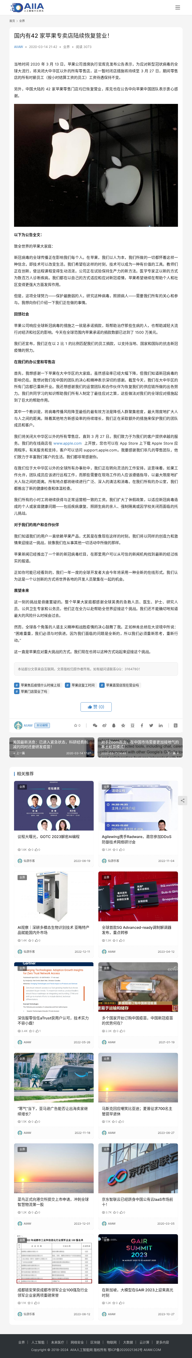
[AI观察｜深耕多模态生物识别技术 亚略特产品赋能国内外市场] (54, 896)
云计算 (144, 1342)
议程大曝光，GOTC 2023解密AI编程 (49, 836)
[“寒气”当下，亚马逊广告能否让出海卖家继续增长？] (54, 1078)
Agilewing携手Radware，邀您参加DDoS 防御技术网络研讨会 (136, 839)
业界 (66, 47)
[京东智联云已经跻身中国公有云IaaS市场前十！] (138, 1168)
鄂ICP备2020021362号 (125, 1350)
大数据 (128, 1342)
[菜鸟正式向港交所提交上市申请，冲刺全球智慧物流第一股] (54, 1168)
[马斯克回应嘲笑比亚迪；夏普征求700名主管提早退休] (138, 1078)
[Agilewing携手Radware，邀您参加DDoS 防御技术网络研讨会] (138, 806)
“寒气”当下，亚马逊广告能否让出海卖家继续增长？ (53, 1111)
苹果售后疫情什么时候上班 (40, 685)
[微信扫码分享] (95, 725)
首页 (12, 21)
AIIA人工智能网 (81, 1350)
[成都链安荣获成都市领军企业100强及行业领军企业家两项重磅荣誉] (54, 1259)
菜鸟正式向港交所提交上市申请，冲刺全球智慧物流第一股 (53, 1202)
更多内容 (162, 1342)
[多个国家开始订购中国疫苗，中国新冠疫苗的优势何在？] (138, 987)
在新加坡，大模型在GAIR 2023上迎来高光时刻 (137, 1292)
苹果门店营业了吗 (34, 691)
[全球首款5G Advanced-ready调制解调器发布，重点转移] (138, 896)
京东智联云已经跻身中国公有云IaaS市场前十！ (137, 1202)
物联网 (112, 1342)
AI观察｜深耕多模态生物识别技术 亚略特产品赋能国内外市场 (53, 930)
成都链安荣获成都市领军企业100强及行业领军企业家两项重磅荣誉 (53, 1292)
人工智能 (37, 1342)
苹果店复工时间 (83, 685)
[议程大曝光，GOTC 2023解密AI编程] (54, 806)
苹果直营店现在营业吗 (122, 685)
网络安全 (77, 1342)
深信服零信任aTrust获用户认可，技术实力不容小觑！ (53, 1020)
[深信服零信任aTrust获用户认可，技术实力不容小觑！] (54, 987)
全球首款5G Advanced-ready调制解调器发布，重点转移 (136, 930)
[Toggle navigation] (178, 7)
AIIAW (18, 47)
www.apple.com (67, 443)
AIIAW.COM (152, 1350)
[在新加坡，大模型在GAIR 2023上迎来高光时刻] (138, 1259)
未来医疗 (57, 1342)
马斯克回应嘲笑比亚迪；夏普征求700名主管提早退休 (137, 1111)
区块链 (95, 1342)
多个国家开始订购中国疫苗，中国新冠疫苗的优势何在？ (137, 1020)
